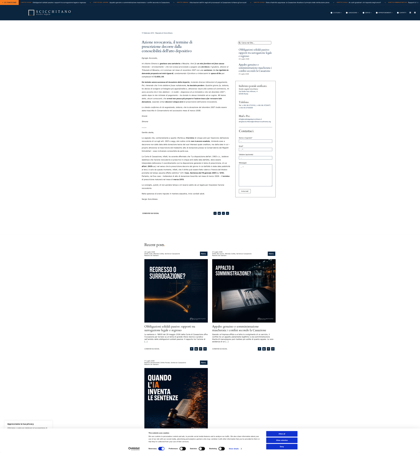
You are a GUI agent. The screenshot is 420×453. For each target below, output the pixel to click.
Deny (282, 447)
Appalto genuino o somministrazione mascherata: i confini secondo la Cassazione (255, 68)
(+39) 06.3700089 (246, 108)
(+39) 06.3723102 (249, 105)
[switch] (183, 448)
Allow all (282, 434)
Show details (234, 449)
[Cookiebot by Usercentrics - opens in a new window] (134, 448)
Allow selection (282, 440)
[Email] (227, 213)
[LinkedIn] (219, 213)
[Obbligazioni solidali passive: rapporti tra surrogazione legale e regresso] (176, 260)
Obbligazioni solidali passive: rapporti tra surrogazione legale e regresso (255, 53)
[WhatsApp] (223, 213)
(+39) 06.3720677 (263, 105)
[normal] (49, 10)
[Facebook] (215, 213)
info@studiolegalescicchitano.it (250, 119)
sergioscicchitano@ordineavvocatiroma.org (255, 121)
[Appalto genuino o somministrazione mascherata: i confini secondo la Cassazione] (244, 260)
